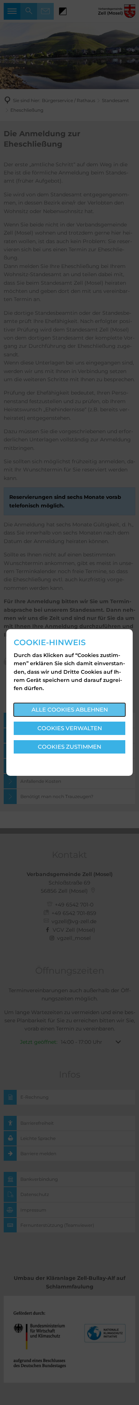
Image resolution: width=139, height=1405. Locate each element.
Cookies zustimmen (69, 746)
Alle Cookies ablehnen (70, 709)
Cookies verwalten (69, 728)
